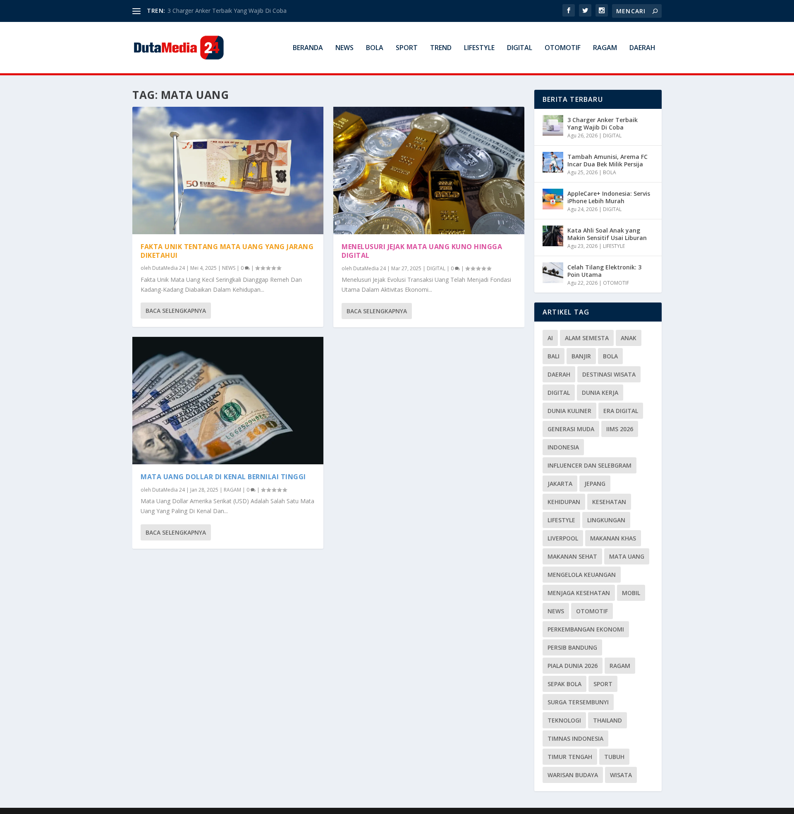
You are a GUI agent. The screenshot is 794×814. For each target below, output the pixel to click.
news (556, 611)
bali (554, 356)
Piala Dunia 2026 (573, 666)
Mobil (631, 593)
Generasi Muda (571, 429)
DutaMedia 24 (168, 267)
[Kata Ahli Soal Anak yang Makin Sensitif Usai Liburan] (553, 236)
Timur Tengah (570, 757)
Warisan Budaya (573, 775)
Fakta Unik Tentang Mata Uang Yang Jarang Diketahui (227, 251)
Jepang (594, 483)
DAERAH (642, 48)
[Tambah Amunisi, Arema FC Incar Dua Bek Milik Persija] (553, 162)
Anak (628, 338)
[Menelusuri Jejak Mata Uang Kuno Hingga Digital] (428, 170)
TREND (441, 48)
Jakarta (560, 483)
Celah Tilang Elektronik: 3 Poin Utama (604, 271)
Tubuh (614, 757)
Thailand (607, 720)
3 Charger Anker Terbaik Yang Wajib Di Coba (227, 10)
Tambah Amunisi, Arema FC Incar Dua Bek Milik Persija (607, 160)
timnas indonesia (575, 738)
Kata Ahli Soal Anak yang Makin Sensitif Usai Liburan (607, 234)
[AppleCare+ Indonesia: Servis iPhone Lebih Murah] (553, 199)
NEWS (344, 48)
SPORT (407, 48)
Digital (559, 392)
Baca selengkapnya (176, 311)
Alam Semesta (587, 338)
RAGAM (605, 48)
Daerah (559, 374)
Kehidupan (564, 502)
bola (610, 356)
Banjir (581, 356)
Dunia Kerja (600, 392)
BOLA (374, 48)
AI (550, 338)
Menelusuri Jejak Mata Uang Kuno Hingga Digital (422, 251)
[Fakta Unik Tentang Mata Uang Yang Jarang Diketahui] (227, 170)
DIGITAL (519, 48)
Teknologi (564, 720)
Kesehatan (609, 502)
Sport (602, 684)
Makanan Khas (613, 538)
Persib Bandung (572, 647)
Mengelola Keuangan (582, 575)
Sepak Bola (564, 684)
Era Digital (620, 411)
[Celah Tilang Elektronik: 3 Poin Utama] (553, 272)
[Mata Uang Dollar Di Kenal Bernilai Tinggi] (227, 400)
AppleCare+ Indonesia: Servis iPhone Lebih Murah (608, 197)
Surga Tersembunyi (578, 702)
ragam (620, 666)
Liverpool (563, 538)
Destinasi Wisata (609, 374)
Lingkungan (606, 520)
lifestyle (561, 520)
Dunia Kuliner (569, 411)
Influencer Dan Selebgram (589, 465)
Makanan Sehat (572, 556)
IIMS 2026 (619, 429)
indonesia (563, 447)
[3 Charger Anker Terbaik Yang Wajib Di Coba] (553, 125)
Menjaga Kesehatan (579, 593)
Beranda (308, 48)
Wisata (621, 775)
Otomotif (592, 611)
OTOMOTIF (563, 48)
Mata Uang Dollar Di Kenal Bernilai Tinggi (223, 476)
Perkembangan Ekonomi (586, 629)
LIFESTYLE (479, 48)
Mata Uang (626, 556)
